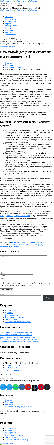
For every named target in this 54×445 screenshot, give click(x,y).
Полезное (9, 65)
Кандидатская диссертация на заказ (15, 216)
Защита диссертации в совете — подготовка (19, 339)
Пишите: (4, 6)
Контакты (9, 404)
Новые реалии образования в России (16, 335)
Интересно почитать (14, 67)
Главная (8, 63)
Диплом (9, 313)
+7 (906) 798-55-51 (13, 365)
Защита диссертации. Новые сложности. (17, 337)
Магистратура (11, 319)
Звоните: (4, 3)
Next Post (4, 244)
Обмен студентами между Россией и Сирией (19, 341)
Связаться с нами (7, 46)
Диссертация (11, 315)
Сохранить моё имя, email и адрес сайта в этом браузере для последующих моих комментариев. (25, 284)
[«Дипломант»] (7, 1)
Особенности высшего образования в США (30, 242)
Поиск (3, 294)
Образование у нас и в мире (18, 322)
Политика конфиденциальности (19, 407)
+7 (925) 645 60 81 (12, 368)
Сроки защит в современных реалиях (16, 332)
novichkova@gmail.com (14, 370)
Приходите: (5, 8)
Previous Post (5, 242)
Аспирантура (11, 310)
